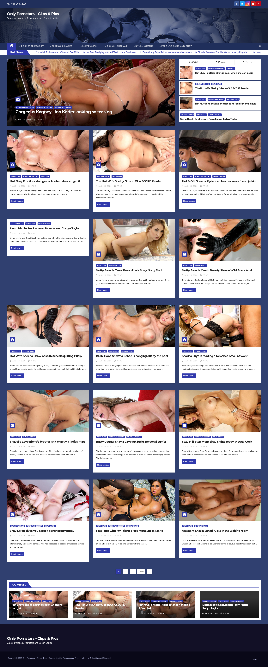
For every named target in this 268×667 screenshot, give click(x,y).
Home (254, 659)
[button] (260, 46)
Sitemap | (107, 658)
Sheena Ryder (233, 99)
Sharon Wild (200, 265)
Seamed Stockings (39, 107)
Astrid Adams (22, 107)
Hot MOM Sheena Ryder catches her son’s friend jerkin (218, 181)
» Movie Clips (89, 46)
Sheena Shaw (28, 351)
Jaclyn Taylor (187, 115)
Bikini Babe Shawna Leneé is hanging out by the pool (132, 356)
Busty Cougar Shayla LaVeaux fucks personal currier (131, 441)
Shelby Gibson (202, 84)
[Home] (11, 46)
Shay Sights (218, 437)
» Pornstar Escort (31, 46)
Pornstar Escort (216, 68)
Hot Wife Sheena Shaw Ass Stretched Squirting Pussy (46, 356)
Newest (194, 62)
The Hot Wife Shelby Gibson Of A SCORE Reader (128, 181)
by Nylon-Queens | (95, 658)
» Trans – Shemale (116, 46)
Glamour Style (17, 526)
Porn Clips (200, 68)
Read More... (17, 201)
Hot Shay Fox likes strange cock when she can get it (45, 181)
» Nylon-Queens (143, 46)
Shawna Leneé (127, 351)
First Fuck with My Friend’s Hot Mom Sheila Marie (129, 530)
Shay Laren (50, 526)
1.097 (141, 571)
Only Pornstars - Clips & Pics (32, 638)
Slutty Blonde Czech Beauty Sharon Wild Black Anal (217, 270)
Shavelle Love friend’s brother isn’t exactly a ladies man (47, 441)
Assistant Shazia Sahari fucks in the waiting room (215, 530)
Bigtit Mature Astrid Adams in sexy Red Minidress (64, 111)
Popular (222, 62)
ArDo (39, 120)
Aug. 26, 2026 (18, 186)
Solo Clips (216, 84)
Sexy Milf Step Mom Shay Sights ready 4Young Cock (217, 441)
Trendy (248, 62)
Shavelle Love (29, 437)
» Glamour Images (61, 46)
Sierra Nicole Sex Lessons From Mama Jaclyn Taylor (45, 228)
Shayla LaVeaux (134, 437)
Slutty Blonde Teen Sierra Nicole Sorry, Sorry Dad (128, 270)
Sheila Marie (132, 526)
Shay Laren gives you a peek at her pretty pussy (42, 530)
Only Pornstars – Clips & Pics (33, 13)
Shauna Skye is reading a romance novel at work (214, 356)
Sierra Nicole (215, 115)
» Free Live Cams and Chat (176, 46)
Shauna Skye (200, 351)
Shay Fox (230, 68)
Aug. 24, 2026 (24, 120)
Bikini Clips (101, 351)
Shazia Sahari (201, 526)
